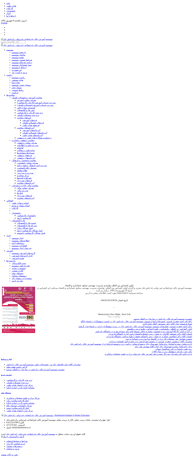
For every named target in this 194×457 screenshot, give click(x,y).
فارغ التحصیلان (18, 220)
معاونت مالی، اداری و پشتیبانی (25, 185)
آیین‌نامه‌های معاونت (25, 128)
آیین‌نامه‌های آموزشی (31, 130)
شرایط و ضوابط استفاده (16, 441)
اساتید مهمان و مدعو (21, 206)
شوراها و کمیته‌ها (24, 178)
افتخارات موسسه (19, 246)
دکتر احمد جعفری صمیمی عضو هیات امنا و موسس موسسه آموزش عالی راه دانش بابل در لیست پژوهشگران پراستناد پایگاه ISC (136, 321)
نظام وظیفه (22, 170)
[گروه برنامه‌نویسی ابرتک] (12, 436)
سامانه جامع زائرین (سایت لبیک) (20, 388)
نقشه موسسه (18, 57)
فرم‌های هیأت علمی (30, 125)
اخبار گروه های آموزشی (22, 256)
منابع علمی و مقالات (26, 150)
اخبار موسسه (17, 238)
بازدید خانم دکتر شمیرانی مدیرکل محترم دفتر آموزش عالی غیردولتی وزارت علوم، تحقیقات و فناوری (148, 354)
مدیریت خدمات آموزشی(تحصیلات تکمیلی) (35, 105)
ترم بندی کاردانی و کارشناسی (30, 113)
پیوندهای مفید (17, 273)
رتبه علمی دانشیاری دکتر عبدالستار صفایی (173, 349)
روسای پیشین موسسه (21, 85)
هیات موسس (17, 80)
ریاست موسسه (18, 77)
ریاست (9, 75)
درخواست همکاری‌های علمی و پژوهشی (34, 138)
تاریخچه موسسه (19, 52)
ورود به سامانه (12, 449)
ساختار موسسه (18, 55)
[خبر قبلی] (113, 307)
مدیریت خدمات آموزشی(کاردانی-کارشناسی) (36, 103)
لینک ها (20, 193)
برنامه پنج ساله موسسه (22, 62)
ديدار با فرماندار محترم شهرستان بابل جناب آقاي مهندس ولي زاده (163, 346)
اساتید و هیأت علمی (20, 203)
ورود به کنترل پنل (19, 72)
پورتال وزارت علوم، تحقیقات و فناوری (23, 398)
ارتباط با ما (11, 16)
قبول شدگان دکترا (25, 228)
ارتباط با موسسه (19, 67)
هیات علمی (11, 6)
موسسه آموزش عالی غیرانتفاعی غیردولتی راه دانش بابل (30, 434)
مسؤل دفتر (17, 87)
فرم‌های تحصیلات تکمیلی (33, 123)
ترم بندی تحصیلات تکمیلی (28, 115)
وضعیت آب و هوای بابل (22, 278)
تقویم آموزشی (18, 258)
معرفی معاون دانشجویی (27, 163)
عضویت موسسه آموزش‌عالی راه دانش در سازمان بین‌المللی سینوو (163, 319)
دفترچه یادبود (17, 281)
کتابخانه (20, 148)
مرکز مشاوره (23, 175)
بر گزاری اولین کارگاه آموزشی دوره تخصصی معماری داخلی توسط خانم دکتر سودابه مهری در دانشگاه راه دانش (143, 331)
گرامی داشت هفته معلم (16, 367)
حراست (15, 92)
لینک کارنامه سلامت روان (17, 400)
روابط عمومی (18, 90)
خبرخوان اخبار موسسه (22, 248)
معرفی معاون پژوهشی (27, 143)
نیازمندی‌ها (11, 261)
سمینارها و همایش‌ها (25, 153)
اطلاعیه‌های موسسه (20, 241)
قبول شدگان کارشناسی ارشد (29, 230)
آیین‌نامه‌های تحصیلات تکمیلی (34, 133)
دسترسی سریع (6, 375)
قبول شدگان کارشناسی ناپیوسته (31, 233)
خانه (8, 3)
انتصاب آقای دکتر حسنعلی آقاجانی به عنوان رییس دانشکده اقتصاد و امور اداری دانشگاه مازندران (150, 334)
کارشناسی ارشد (24, 218)
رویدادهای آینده (18, 243)
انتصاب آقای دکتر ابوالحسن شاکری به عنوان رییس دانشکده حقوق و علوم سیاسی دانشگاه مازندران (149, 336)
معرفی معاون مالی (25, 188)
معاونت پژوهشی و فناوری (23, 140)
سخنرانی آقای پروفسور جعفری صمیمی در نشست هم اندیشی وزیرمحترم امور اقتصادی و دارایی (150, 341)
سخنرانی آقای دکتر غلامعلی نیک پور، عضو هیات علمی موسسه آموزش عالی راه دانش (43, 364)
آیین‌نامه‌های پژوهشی (26, 158)
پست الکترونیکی (19, 263)
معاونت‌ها (10, 95)
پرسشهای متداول (19, 276)
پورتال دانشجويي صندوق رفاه (19, 406)
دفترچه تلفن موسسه (21, 266)
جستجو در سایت (19, 268)
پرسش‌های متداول (14, 446)
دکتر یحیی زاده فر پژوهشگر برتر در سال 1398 (172, 351)
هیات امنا (16, 82)
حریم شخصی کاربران (15, 444)
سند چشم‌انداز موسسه (21, 65)
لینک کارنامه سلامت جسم (17, 408)
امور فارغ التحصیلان (25, 110)
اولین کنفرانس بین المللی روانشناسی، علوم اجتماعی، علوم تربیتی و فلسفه (159, 329)
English (4, 23)
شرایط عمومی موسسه (22, 60)
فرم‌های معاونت (24, 118)
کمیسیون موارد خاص (26, 108)
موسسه (9, 50)
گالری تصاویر (17, 271)
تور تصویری (17, 70)
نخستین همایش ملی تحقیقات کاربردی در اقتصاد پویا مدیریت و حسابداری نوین (158, 339)
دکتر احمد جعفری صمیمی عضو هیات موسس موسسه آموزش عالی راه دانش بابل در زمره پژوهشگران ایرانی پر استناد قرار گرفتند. (135, 326)
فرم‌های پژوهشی (24, 155)
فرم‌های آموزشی (29, 120)
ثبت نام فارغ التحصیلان (27, 225)
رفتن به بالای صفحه (9, 455)
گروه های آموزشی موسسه (23, 253)
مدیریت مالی (22, 190)
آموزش (9, 251)
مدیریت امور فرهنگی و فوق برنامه (32, 165)
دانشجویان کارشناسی (26, 215)
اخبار (8, 13)
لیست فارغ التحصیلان (26, 223)
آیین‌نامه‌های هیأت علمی (32, 135)
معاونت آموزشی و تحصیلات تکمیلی (27, 98)
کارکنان (9, 8)
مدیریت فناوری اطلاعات (27, 145)
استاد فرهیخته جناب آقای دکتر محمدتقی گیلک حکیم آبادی (167, 324)
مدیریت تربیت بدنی (25, 173)
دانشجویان (10, 11)
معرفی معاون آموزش (26, 100)
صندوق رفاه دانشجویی (26, 168)
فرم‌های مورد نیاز (24, 180)
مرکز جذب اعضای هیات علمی (19, 385)
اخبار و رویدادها (6, 359)
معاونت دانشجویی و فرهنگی (24, 160)
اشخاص (9, 200)
